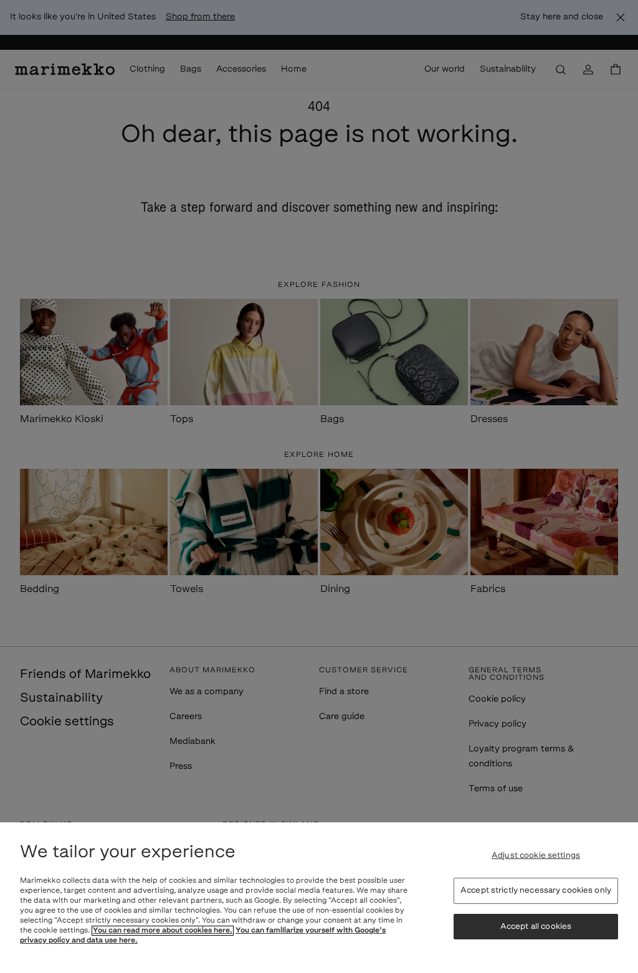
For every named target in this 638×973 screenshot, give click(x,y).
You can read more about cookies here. (162, 930)
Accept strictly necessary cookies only (535, 890)
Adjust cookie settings (536, 856)
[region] (319, 897)
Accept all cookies (535, 927)
